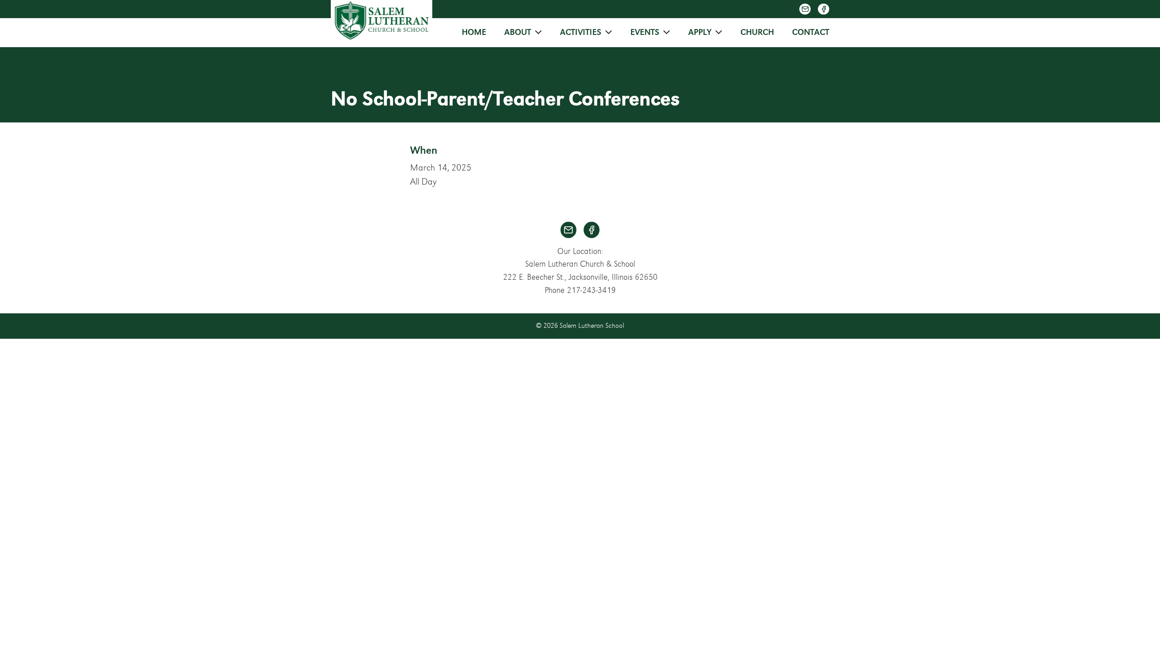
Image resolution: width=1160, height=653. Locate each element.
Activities (580, 32)
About (517, 32)
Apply (699, 32)
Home (474, 32)
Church (757, 32)
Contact (810, 32)
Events (644, 32)
